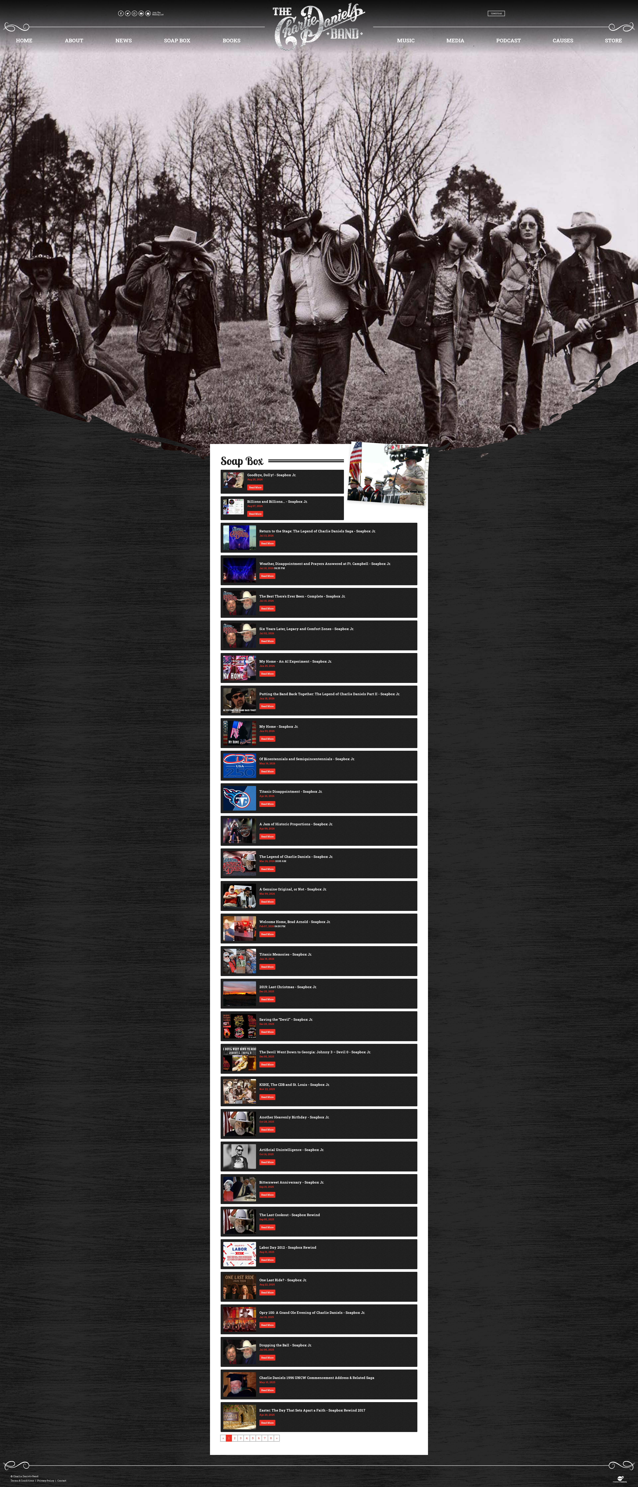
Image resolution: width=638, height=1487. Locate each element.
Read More (255, 487)
